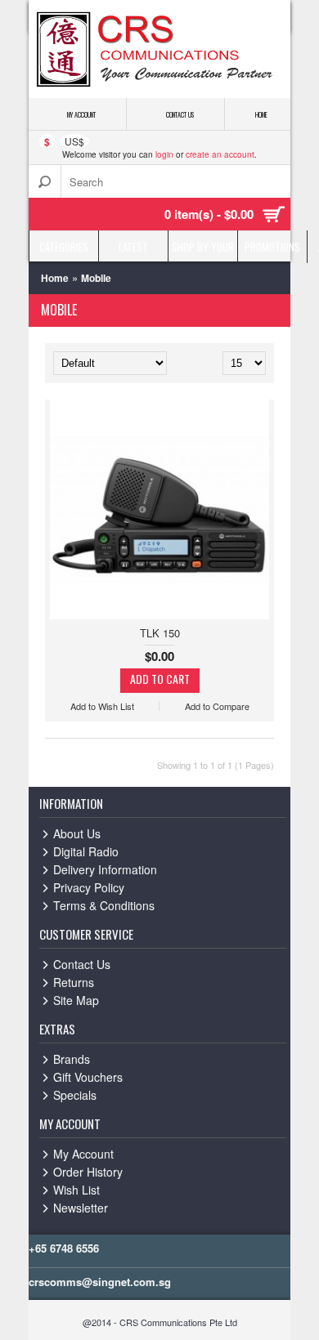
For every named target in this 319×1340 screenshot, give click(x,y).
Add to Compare (217, 706)
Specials (75, 1095)
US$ (74, 141)
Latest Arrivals (134, 251)
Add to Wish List (102, 706)
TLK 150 (160, 633)
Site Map (76, 1000)
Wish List (76, 1189)
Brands (71, 1059)
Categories (63, 247)
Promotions (272, 247)
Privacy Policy (88, 887)
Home (55, 277)
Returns (73, 982)
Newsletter (80, 1207)
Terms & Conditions (104, 905)
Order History (88, 1172)
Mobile (96, 277)
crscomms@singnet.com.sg (100, 1281)
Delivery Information (105, 869)
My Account (83, 1154)
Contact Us (81, 964)
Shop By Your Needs (203, 251)
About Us (77, 833)
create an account (220, 154)
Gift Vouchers (88, 1077)
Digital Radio (86, 851)
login (164, 154)
